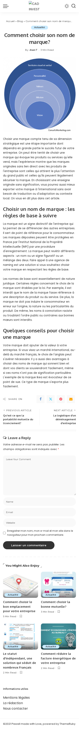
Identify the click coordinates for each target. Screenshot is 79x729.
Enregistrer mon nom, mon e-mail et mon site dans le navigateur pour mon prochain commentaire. (40, 533)
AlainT (33, 50)
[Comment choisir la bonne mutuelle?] (58, 585)
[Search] (73, 6)
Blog (20, 21)
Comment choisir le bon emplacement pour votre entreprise (19, 606)
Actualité (39, 27)
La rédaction (13, 703)
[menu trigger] (7, 6)
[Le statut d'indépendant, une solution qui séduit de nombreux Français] (20, 636)
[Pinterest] (61, 399)
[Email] (71, 399)
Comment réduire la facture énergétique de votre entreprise (58, 658)
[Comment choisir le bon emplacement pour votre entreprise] (20, 585)
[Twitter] (51, 399)
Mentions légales (16, 697)
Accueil (10, 21)
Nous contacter (15, 708)
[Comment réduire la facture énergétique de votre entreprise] (58, 636)
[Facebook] (40, 399)
